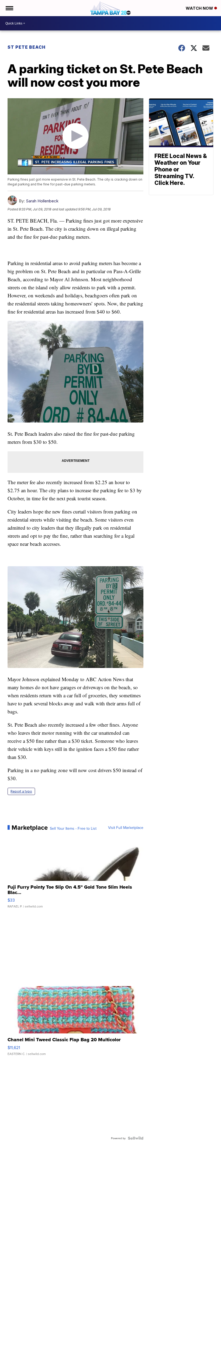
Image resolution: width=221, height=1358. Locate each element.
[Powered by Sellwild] (135, 1138)
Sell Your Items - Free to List (73, 828)
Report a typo (21, 791)
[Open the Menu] (9, 8)
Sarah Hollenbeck (42, 200)
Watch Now (200, 8)
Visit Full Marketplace (125, 827)
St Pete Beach (27, 47)
